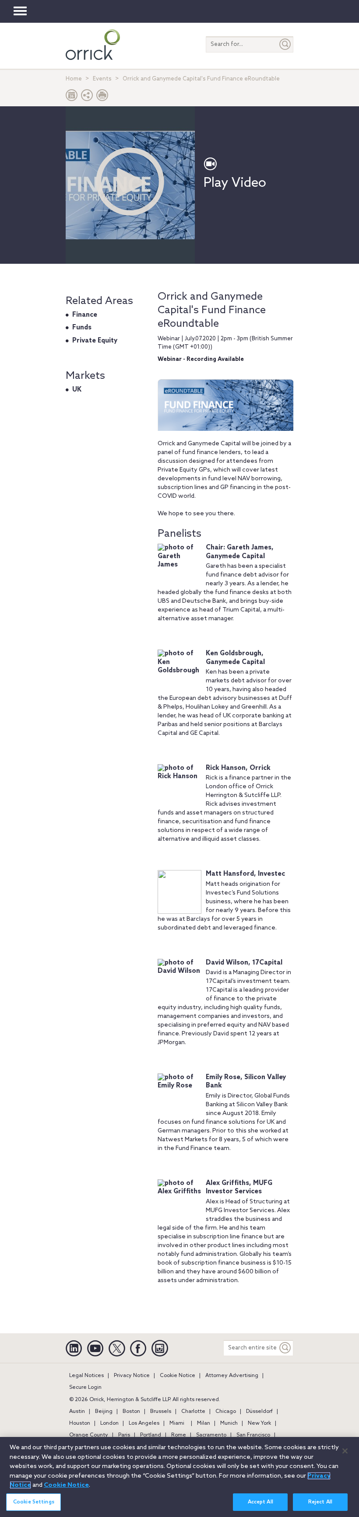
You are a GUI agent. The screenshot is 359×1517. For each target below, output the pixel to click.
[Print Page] (102, 97)
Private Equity (94, 341)
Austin (77, 1412)
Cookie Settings (33, 1502)
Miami (176, 1423)
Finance (84, 315)
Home (74, 79)
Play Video (235, 183)
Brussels (160, 1412)
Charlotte (193, 1412)
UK (76, 390)
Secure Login (85, 1387)
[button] (87, 97)
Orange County (88, 1435)
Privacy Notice (132, 1376)
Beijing (104, 1412)
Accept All (260, 1502)
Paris (124, 1435)
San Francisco (253, 1435)
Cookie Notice (177, 1376)
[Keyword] (285, 1348)
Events (102, 79)
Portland (150, 1435)
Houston (79, 1423)
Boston (131, 1412)
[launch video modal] (130, 182)
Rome (178, 1435)
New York (259, 1423)
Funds (82, 328)
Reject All (320, 1502)
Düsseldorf (259, 1412)
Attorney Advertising (231, 1376)
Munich (229, 1423)
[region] (179, 1477)
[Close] (345, 1451)
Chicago (225, 1412)
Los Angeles (144, 1423)
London (109, 1423)
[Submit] (285, 44)
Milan (203, 1423)
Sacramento (211, 1435)
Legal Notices (86, 1376)
